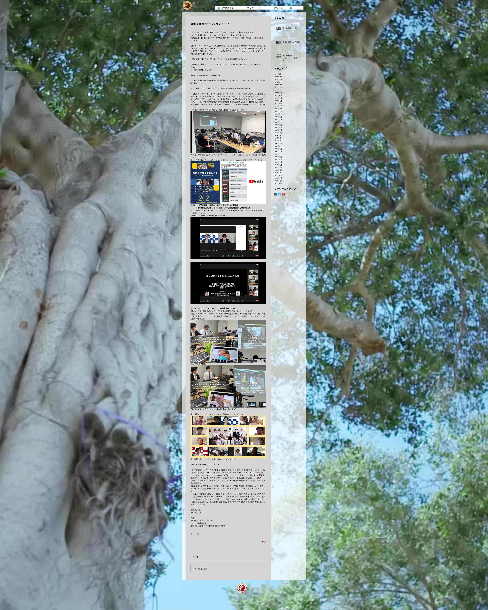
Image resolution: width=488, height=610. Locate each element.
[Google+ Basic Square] (283, 194)
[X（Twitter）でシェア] (198, 534)
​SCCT (197, 3)
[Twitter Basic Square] (279, 194)
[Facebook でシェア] (191, 534)
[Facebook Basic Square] (275, 194)
